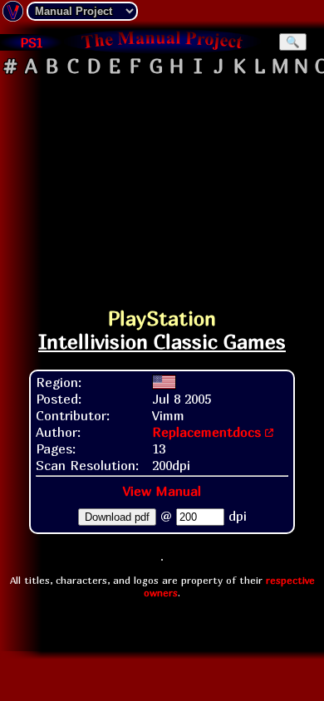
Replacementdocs (206, 432)
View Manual (162, 491)
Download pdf (117, 517)
